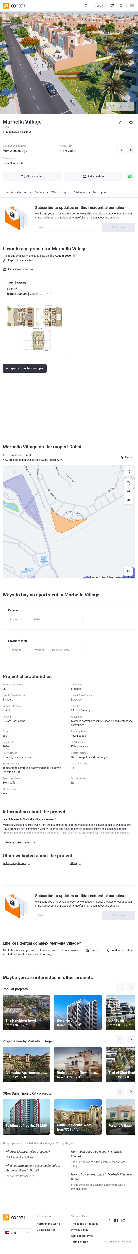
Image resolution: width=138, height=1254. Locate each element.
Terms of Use (79, 1241)
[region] (69, 521)
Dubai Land (33, 459)
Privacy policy (79, 1229)
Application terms (82, 1235)
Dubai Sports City (13, 163)
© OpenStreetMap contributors (120, 577)
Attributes (80, 192)
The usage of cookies (84, 1223)
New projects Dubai (14, 459)
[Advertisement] (69, 408)
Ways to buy (58, 192)
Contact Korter (46, 1229)
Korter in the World (48, 1223)
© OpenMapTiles (97, 577)
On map (39, 192)
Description (100, 192)
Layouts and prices (15, 192)
